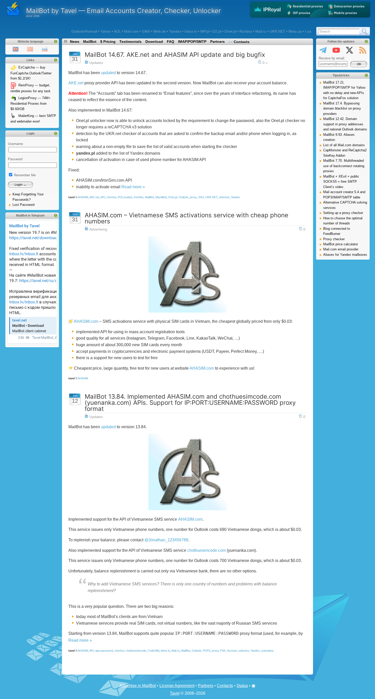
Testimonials (130, 41)
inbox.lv (165, 650)
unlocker (224, 197)
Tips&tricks (341, 75)
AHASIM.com (86, 321)
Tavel (175, 693)
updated (108, 73)
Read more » (133, 187)
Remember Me (24, 175)
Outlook (183, 197)
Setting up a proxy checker (343, 213)
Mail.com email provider (340, 249)
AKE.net (75, 83)
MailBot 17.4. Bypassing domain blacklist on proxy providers (342, 108)
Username (15, 144)
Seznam (232, 650)
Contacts (241, 42)
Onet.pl (172, 197)
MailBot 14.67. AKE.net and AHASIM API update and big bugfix (175, 54)
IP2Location (125, 197)
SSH (201, 197)
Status (242, 685)
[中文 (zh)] (30, 49)
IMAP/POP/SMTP (192, 41)
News (74, 41)
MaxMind (161, 197)
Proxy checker (334, 239)
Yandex (235, 197)
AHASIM (83, 197)
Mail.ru (175, 650)
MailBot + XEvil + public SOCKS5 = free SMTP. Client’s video (341, 181)
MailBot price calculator (340, 244)
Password (15, 159)
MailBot (89, 41)
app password (104, 650)
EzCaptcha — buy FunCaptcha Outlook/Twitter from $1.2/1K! (31, 72)
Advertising (98, 229)
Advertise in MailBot (138, 685)
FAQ (170, 41)
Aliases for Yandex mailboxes (345, 255)
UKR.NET (211, 197)
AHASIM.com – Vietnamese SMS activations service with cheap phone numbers (186, 218)
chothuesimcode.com (206, 550)
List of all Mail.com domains (344, 145)
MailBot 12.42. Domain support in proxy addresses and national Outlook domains (345, 124)
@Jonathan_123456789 (166, 540)
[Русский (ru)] (45, 49)
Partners (217, 41)
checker (111, 197)
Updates (96, 63)
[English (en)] (15, 49)
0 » (265, 63)
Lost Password (23, 205)
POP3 (206, 650)
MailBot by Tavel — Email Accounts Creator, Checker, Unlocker (123, 11)
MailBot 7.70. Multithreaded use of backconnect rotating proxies (343, 166)
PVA (222, 650)
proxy (193, 197)
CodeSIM (153, 650)
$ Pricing (108, 41)
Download (154, 41)
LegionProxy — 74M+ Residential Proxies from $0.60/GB (30, 103)
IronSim (138, 197)
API (103, 197)
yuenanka (267, 650)
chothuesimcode (136, 650)
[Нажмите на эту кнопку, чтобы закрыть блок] (55, 41)
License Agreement (176, 685)
